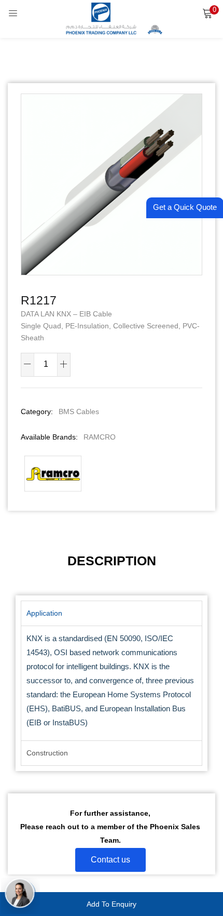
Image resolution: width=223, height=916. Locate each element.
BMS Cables (79, 411)
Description (111, 560)
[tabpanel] (111, 683)
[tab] (111, 561)
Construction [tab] (47, 753)
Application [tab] (44, 613)
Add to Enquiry (111, 904)
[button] (207, 13)
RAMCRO (99, 437)
